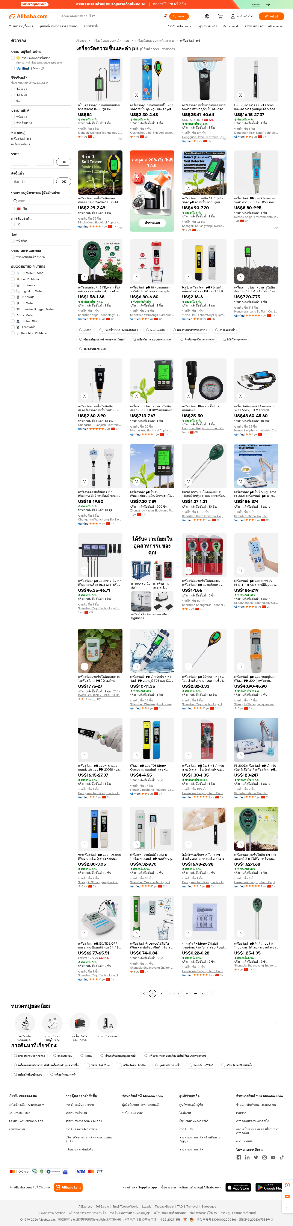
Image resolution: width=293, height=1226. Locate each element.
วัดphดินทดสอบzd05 (95, 349)
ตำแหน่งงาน (17, 1129)
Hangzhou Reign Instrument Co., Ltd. (204, 428)
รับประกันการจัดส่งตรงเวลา (83, 1121)
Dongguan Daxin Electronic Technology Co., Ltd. (204, 137)
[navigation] (41, 517)
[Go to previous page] (144, 993)
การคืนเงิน (186, 1129)
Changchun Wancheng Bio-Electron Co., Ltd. (100, 519)
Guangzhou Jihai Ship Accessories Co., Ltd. (152, 132)
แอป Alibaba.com (209, 1187)
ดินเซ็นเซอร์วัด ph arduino (199, 339)
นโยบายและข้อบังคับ (79, 1149)
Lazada (146, 1206)
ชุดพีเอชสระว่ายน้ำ (169, 1065)
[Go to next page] (212, 993)
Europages (209, 1206)
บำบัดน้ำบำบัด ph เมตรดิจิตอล (121, 330)
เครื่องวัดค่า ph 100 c (135, 1065)
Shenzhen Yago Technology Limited (100, 315)
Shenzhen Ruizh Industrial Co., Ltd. (204, 516)
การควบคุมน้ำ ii (228, 330)
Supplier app (147, 1187)
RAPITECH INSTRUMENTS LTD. (99, 695)
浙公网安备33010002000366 (216, 1219)
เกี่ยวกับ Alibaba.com (23, 1095)
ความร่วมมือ (244, 1141)
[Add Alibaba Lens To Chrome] (68, 1187)
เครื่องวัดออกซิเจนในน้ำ (239, 1065)
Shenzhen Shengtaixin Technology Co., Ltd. (204, 605)
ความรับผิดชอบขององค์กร (26, 1121)
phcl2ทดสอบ (64, 1055)
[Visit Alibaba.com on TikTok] (281, 1157)
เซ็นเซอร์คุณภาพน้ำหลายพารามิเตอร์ (104, 339)
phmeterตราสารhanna (31, 1055)
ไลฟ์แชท (185, 1113)
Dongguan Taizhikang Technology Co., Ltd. (256, 132)
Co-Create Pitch (19, 1113)
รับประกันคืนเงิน (76, 1113)
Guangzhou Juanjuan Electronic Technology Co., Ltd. (100, 424)
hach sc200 (157, 330)
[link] (287, 1185)
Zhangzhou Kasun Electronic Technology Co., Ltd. (152, 510)
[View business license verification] (185, 1219)
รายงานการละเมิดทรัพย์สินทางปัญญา (199, 1139)
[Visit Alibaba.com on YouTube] (273, 1157)
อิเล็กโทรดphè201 (237, 339)
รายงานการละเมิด (191, 1149)
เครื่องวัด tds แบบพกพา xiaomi (154, 339)
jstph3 (88, 1055)
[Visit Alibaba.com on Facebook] (238, 1157)
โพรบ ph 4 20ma (100, 1065)
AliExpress (85, 1206)
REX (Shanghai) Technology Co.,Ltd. (256, 602)
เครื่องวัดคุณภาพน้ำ (65, 1074)
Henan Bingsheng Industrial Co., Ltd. (256, 430)
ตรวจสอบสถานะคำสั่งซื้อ (252, 1121)
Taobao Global (164, 1206)
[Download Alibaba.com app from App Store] (238, 1187)
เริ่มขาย (241, 1113)
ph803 (87, 330)
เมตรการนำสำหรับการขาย (192, 330)
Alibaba (81, 40)
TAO (180, 1206)
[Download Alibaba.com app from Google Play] (269, 1187)
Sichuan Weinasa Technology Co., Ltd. (100, 132)
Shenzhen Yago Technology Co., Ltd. (100, 608)
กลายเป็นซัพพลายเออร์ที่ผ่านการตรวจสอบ (257, 1131)
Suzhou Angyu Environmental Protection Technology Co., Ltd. (256, 216)
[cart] (221, 17)
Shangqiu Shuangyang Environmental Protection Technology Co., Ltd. (204, 226)
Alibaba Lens (23, 1187)
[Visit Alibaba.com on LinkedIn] (247, 1157)
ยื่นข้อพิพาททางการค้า (193, 1121)
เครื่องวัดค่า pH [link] (190, 40)
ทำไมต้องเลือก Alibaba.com (26, 1104)
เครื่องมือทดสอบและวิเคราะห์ (154, 40)
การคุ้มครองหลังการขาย (81, 1129)
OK (64, 162)
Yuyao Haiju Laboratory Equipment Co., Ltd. (204, 315)
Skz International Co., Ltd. (251, 516)
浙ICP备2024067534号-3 (256, 1219)
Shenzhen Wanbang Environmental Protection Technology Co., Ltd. (152, 315)
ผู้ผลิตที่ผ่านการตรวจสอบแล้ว (141, 1104)
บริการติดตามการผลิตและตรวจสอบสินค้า (89, 1139)
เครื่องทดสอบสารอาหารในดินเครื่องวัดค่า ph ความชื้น (48, 1065)
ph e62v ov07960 (203, 1065)
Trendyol (192, 1206)
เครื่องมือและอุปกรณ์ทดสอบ (110, 40)
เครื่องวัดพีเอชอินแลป (30, 1074)
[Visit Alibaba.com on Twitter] (255, 1157)
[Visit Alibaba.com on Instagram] (264, 1157)
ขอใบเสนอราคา (132, 1113)
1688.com (102, 1206)
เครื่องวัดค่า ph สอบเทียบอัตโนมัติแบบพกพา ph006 (177, 1055)
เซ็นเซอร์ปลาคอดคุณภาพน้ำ (120, 1055)
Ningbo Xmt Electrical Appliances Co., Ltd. (100, 222)
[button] (165, 16)
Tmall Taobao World (125, 1206)
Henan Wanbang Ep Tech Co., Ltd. (256, 311)
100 (204, 993)
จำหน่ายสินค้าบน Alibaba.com (256, 1104)
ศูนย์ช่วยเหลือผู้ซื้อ (191, 1104)
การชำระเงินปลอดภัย (79, 1104)
